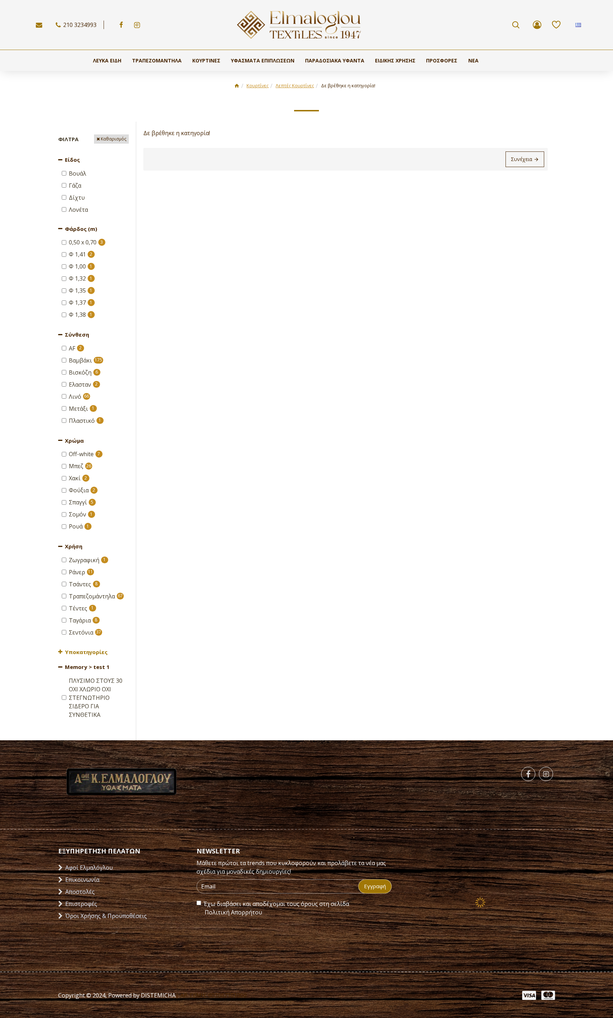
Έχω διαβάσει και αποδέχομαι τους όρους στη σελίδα (276, 908)
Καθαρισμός (113, 139)
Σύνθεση (77, 334)
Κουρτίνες (258, 85)
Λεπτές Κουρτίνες (295, 85)
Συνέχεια (521, 159)
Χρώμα (74, 440)
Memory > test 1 (87, 666)
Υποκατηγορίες (86, 651)
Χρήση (73, 546)
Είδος (72, 159)
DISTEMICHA (157, 995)
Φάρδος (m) (81, 228)
